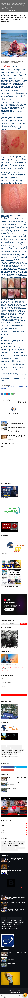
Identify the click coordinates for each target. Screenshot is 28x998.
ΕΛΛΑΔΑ (8, 748)
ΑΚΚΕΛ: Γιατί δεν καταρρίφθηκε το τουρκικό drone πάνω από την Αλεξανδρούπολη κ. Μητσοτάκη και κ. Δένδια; (15, 872)
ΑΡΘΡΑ (14, 746)
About (13, 990)
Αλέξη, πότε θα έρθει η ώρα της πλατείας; (17, 902)
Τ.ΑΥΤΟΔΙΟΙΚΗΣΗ (16, 752)
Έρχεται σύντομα (5, 670)
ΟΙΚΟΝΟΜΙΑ (9, 750)
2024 (14, 828)
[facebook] (7, 767)
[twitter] (20, 767)
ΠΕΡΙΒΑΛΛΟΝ (21, 750)
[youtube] (7, 770)
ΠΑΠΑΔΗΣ (15, 750)
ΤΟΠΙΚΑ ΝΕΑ (10, 754)
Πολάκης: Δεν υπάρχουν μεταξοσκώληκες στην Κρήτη (12, 667)
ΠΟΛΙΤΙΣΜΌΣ (9, 752)
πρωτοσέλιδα (7, 586)
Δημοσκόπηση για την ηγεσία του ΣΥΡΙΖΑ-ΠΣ (16, 778)
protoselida (16, 586)
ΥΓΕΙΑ (8, 11)
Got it (17, 10)
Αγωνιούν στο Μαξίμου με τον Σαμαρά (15, 864)
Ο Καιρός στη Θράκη (11, 788)
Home (10, 990)
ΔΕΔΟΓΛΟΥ (19, 746)
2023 (14, 830)
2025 (14, 825)
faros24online (17, 992)
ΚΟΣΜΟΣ (19, 748)
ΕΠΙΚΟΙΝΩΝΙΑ (13, 748)
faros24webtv (4, 760)
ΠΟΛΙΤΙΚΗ (3, 752)
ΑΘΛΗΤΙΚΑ (4, 746)
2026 (14, 823)
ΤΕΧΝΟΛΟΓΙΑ (4, 754)
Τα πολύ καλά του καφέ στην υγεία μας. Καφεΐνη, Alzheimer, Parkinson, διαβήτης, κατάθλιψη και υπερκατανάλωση (16, 437)
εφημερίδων (12, 586)
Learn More (12, 10)
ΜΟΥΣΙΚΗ (3, 750)
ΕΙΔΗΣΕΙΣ (3, 748)
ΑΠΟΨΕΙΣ (9, 746)
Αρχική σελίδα (4, 11)
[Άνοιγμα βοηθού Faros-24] (25, 995)
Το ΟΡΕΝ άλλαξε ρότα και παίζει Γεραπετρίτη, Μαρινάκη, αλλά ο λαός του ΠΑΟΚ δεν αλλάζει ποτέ (16, 909)
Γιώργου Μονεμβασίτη (9, 65)
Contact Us (18, 990)
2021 (14, 834)
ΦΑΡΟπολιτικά (14, 756)
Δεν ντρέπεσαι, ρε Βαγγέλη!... (14, 782)
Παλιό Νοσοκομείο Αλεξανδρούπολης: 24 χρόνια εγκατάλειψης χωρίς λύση (16, 422)
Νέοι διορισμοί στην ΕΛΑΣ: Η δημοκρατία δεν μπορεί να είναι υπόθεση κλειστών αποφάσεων (16, 860)
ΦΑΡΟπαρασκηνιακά (6, 756)
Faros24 (3, 24)
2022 (14, 832)
